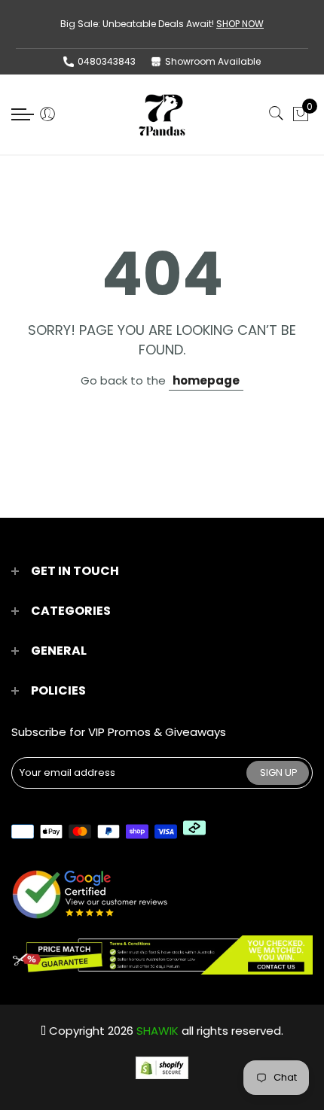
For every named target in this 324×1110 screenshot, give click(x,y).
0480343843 (107, 61)
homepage (206, 380)
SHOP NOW (240, 23)
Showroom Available (213, 61)
